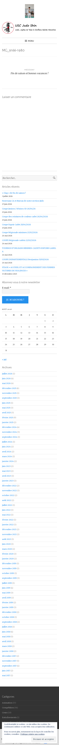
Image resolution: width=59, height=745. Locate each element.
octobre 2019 (8, 573)
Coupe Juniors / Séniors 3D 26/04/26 (19, 209)
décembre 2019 (9, 563)
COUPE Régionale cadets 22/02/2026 (19, 240)
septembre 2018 (9, 622)
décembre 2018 (9, 612)
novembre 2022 (9, 490)
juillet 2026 (7, 374)
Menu (31, 41)
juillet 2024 (7, 442)
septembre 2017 (9, 666)
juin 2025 (6, 403)
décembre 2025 (9, 388)
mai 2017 (6, 675)
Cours (4, 712)
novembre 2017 (9, 661)
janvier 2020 (8, 559)
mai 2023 (6, 471)
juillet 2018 (7, 627)
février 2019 (7, 602)
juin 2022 (6, 510)
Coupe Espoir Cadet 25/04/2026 (16, 224)
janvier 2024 (8, 461)
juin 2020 (6, 544)
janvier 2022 (8, 524)
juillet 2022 (7, 505)
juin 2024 (6, 447)
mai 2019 (6, 593)
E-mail (6, 287)
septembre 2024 (9, 437)
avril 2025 (6, 412)
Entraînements (9, 717)
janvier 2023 (8, 481)
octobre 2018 (8, 617)
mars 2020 (7, 549)
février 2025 (7, 417)
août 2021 (6, 539)
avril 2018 (6, 641)
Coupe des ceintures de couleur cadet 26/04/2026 (25, 216)
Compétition (8, 708)
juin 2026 (6, 378)
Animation (7, 703)
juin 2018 (6, 632)
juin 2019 (6, 588)
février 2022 (7, 520)
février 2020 (7, 554)
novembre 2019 (9, 568)
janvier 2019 (7, 607)
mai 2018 (6, 636)
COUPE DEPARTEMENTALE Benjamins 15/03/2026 (25, 259)
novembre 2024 (9, 432)
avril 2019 (6, 598)
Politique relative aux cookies (32, 734)
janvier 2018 (7, 651)
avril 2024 (6, 452)
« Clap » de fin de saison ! (14, 193)
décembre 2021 (9, 529)
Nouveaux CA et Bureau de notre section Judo (23, 201)
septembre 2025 (9, 398)
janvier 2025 (7, 422)
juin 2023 (6, 466)
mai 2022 (6, 515)
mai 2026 (6, 383)
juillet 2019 (7, 583)
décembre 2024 (9, 427)
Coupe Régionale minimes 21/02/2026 (20, 232)
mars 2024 (7, 456)
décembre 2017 (9, 656)
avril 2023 (6, 476)
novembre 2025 (9, 393)
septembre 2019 (9, 578)
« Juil (4, 359)
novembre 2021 (9, 534)
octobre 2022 (8, 495)
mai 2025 (6, 408)
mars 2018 (7, 646)
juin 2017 (6, 671)
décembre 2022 (9, 486)
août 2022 (6, 500)
